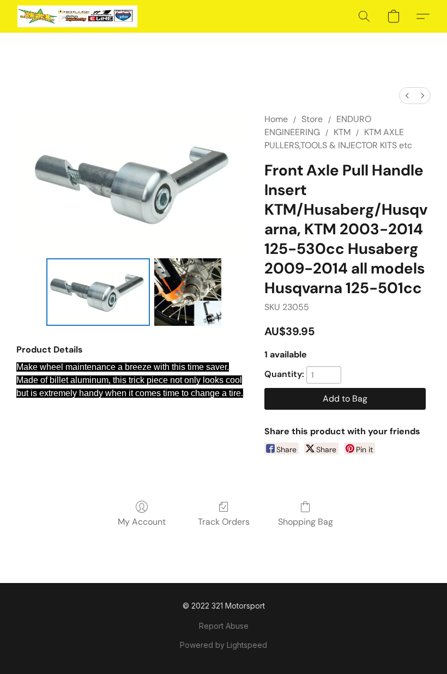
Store (312, 119)
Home (276, 119)
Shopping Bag (305, 521)
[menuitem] (407, 96)
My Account (142, 521)
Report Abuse (224, 625)
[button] (77, 16)
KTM (342, 132)
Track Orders (224, 521)
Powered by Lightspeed (223, 644)
